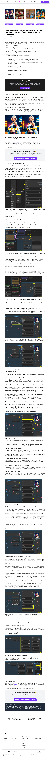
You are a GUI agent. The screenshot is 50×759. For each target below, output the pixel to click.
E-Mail (13, 736)
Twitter (5, 740)
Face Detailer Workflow (15, 142)
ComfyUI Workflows (6, 754)
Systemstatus (14, 738)
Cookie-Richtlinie (38, 738)
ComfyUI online (23, 753)
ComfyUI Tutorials (24, 743)
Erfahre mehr (23, 747)
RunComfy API (23, 740)
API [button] (28, 1)
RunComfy (15, 684)
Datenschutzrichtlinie (38, 736)
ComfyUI (12, 1)
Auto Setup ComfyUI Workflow (26, 736)
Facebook (5, 736)
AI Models (33, 754)
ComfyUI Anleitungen (24, 738)
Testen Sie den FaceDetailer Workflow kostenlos (25, 158)
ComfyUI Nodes (23, 745)
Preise (32, 1)
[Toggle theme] (40, 2)
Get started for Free (25, 88)
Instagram (5, 738)
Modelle (23, 1)
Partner (13, 740)
